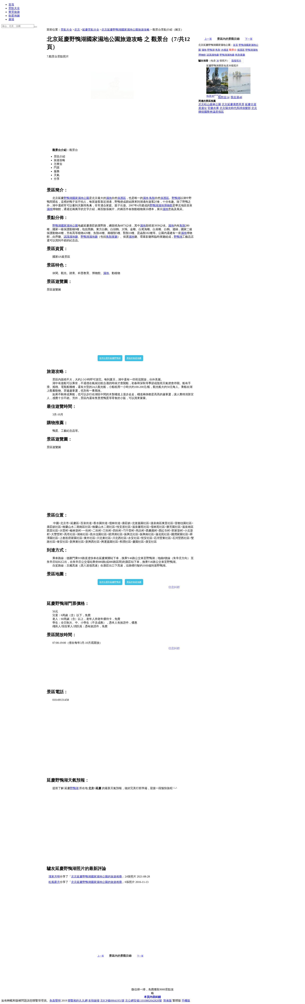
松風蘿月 (54, 881)
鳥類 (152, 197)
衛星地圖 (14, 15)
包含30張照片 (213, 96)
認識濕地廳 (71, 236)
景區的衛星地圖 (134, 358)
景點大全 (14, 8)
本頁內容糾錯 (152, 996)
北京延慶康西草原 (233, 104)
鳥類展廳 (111, 236)
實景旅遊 (14, 11)
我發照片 (236, 60)
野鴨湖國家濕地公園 (76, 197)
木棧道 (224, 50)
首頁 (11, 4)
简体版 (167, 1000)
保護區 (121, 197)
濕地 (109, 197)
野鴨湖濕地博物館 (161, 205)
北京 (77, 29)
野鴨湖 (176, 197)
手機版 (186, 1000)
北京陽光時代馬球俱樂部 (235, 108)
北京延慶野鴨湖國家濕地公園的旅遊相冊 (96, 876)
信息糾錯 (174, 587)
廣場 (11, 19)
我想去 (223, 97)
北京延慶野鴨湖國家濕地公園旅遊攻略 (125, 29)
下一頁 (140, 956)
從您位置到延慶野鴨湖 (110, 358)
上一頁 (100, 956)
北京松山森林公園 (209, 104)
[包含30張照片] (228, 80)
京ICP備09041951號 (112, 1000)
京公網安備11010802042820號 (143, 1000)
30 (217, 60)
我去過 (236, 97)
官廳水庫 (213, 108)
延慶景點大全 (90, 29)
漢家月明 (54, 876)
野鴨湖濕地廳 (89, 236)
